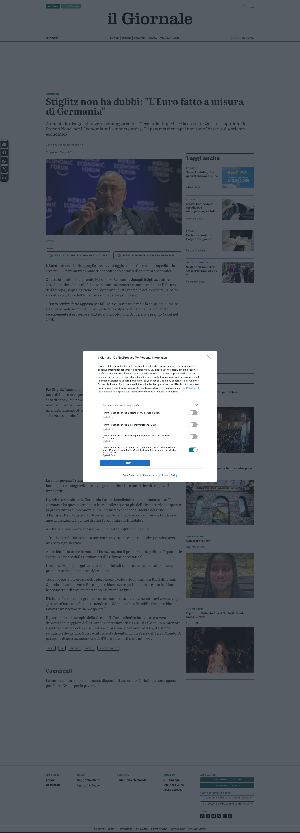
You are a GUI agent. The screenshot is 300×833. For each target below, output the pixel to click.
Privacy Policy (169, 475)
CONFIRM (125, 463)
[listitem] (150, 405)
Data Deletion (130, 475)
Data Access (150, 475)
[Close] (210, 358)
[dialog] (150, 416)
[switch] (193, 412)
